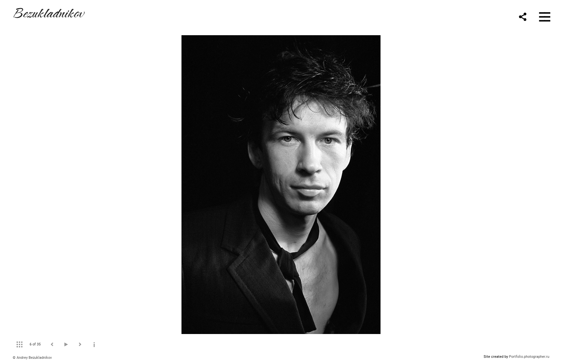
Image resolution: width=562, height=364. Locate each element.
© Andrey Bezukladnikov (32, 358)
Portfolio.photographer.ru (529, 357)
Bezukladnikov (48, 12)
